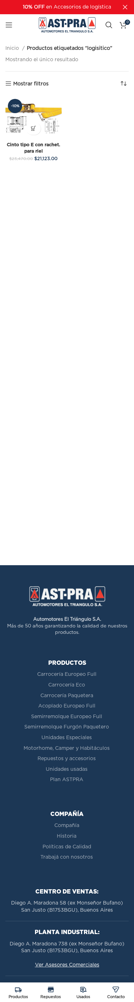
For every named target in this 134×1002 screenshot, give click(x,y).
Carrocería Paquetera (66, 695)
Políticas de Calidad (67, 846)
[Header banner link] (56, 7)
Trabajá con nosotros (66, 857)
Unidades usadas (67, 769)
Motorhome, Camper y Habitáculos (67, 748)
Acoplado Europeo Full (66, 706)
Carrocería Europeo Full (66, 674)
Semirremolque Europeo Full (66, 716)
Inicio (12, 48)
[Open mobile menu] (9, 25)
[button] (33, 128)
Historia (66, 836)
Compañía (66, 825)
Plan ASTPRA (66, 779)
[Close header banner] (125, 7)
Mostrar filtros (31, 83)
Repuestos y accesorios (67, 758)
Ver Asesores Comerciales (67, 965)
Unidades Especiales (66, 737)
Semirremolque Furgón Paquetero (66, 727)
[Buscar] (109, 25)
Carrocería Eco (66, 685)
